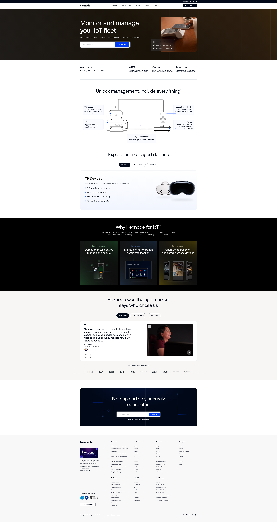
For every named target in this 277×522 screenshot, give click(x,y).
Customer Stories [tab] (138, 315)
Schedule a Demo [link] (161, 487)
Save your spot (84, 470)
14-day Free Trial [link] (160, 484)
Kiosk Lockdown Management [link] (119, 456)
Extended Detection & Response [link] (119, 448)
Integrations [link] (114, 505)
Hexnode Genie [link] (115, 482)
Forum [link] (157, 451)
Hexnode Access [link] (115, 502)
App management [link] (116, 495)
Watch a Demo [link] (160, 492)
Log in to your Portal (88, 504)
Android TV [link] (136, 464)
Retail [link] (135, 489)
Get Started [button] (154, 414)
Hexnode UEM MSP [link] (116, 464)
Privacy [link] (113, 515)
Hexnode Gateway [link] (116, 500)
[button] (189, 352)
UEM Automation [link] (115, 484)
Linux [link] (135, 456)
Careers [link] (181, 461)
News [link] (180, 459)
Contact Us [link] (182, 453)
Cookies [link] (118, 515)
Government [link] (137, 484)
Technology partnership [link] (162, 500)
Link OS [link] (136, 472)
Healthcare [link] (136, 495)
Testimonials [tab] (123, 315)
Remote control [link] (115, 497)
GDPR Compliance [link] (184, 451)
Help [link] (157, 448)
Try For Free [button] (122, 44)
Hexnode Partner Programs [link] (163, 495)
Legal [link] (180, 464)
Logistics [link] (136, 492)
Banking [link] (136, 487)
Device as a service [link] (116, 469)
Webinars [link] (158, 459)
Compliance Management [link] (118, 472)
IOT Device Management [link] (117, 459)
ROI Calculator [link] (160, 466)
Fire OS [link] (135, 466)
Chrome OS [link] (137, 459)
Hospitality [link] (136, 497)
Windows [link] (136, 453)
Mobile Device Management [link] (118, 453)
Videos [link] (158, 453)
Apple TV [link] (136, 461)
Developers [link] (159, 469)
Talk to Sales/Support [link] (161, 489)
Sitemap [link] (181, 456)
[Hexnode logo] (85, 5)
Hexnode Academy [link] (161, 461)
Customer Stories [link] (160, 464)
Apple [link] (135, 446)
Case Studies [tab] (154, 315)
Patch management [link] (116, 487)
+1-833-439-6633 (187, 1)
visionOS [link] (136, 469)
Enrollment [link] (113, 489)
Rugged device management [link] (118, 466)
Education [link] (136, 482)
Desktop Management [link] (117, 461)
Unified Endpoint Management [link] (119, 446)
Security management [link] (117, 492)
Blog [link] (157, 446)
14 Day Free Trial (189, 5)
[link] (184, 515)
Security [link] (181, 448)
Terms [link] (108, 515)
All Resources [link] (159, 472)
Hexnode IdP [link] (114, 451)
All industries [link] (137, 500)
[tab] (124, 165)
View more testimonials (137, 366)
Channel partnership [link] (161, 497)
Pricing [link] (158, 482)
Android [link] (136, 448)
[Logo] (86, 442)
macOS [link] (136, 451)
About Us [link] (181, 446)
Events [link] (158, 456)
